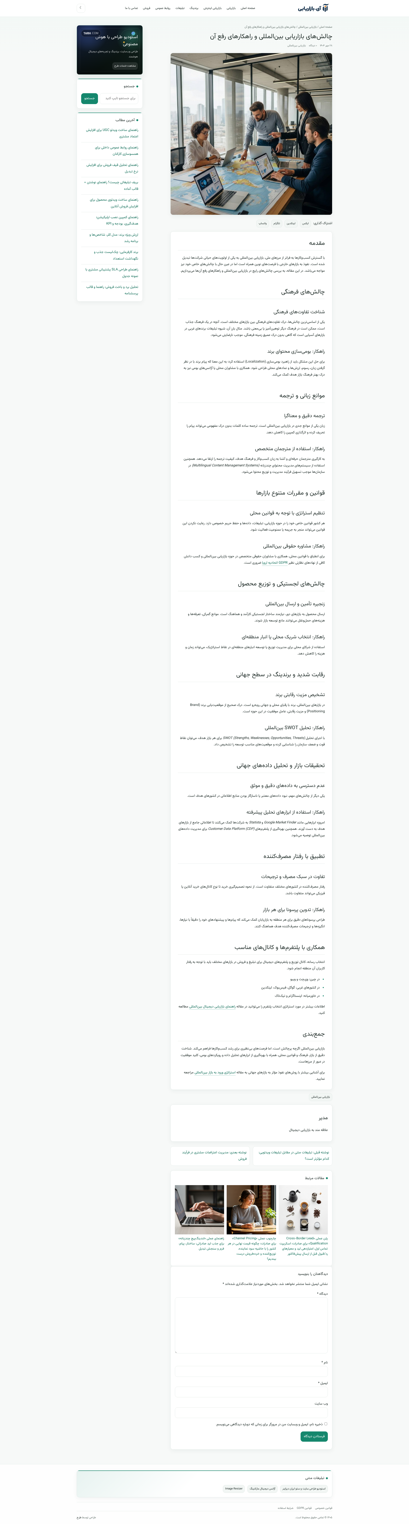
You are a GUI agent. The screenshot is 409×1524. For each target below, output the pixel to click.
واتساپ (263, 223)
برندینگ (194, 8)
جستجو (89, 98)
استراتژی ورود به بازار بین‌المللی (215, 1072)
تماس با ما (131, 8)
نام (324, 1362)
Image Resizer (233, 1489)
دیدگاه (322, 1294)
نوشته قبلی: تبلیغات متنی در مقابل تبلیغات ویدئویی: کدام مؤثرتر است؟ (294, 1156)
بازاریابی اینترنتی (212, 8)
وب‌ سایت (321, 1403)
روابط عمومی (162, 8)
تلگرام (277, 223)
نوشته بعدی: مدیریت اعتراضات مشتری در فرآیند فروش (214, 1156)
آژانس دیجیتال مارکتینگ (262, 1489)
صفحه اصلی (248, 8)
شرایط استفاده (285, 1508)
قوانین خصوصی (323, 1508)
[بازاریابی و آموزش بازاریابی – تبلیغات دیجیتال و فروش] (313, 8)
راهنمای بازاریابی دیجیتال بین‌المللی (212, 1006)
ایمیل (323, 1383)
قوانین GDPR (304, 1508)
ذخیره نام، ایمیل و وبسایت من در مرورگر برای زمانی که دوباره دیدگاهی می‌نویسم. (269, 1424)
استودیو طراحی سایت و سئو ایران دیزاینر (303, 1489)
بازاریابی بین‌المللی (307, 27)
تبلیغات (180, 8)
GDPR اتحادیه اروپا (275, 563)
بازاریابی (231, 8)
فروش (146, 8)
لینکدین (291, 223)
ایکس (305, 223)
